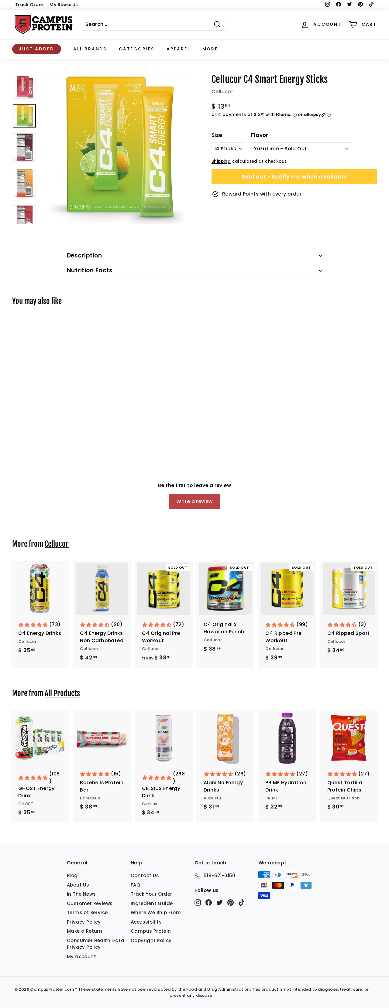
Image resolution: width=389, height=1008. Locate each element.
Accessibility (146, 922)
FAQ (135, 885)
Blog (72, 875)
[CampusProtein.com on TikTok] (241, 902)
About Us (78, 885)
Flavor (259, 135)
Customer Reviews (89, 903)
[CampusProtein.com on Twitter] (219, 902)
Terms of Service (87, 912)
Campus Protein (151, 931)
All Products (62, 693)
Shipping (221, 161)
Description (84, 255)
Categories (136, 49)
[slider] (116, 149)
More (210, 49)
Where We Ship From (156, 912)
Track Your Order (151, 894)
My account (81, 956)
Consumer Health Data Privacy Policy (95, 944)
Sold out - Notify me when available (294, 176)
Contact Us (145, 875)
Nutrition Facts (89, 270)
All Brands (90, 49)
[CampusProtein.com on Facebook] (208, 902)
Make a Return (84, 931)
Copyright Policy (151, 940)
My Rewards (64, 5)
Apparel (178, 49)
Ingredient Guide (152, 903)
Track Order (29, 5)
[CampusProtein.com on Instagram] (197, 902)
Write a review (194, 501)
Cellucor (222, 91)
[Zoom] (116, 149)
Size (217, 135)
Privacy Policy (84, 922)
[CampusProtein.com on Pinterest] (230, 902)
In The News (81, 894)
